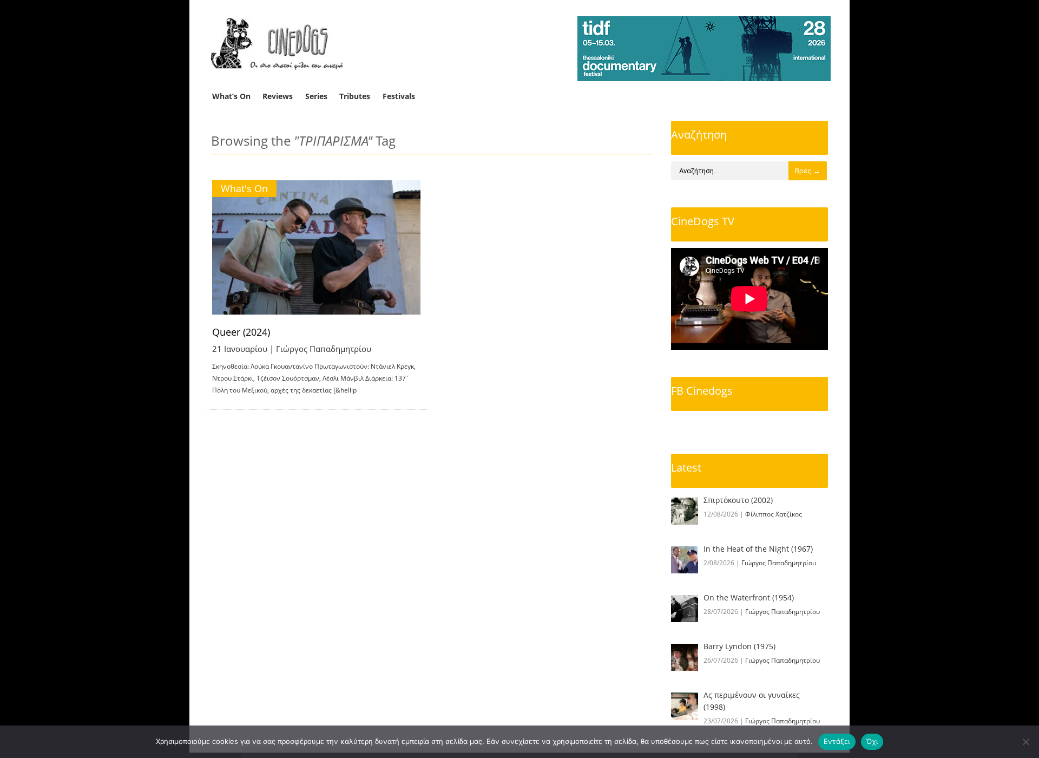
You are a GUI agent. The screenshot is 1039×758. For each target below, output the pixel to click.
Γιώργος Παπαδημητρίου (323, 348)
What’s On (231, 96)
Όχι (872, 741)
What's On (244, 188)
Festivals (399, 96)
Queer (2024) (241, 331)
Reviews (277, 96)
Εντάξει (837, 741)
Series (316, 96)
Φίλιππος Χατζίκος (773, 514)
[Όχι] (1025, 741)
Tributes (354, 96)
